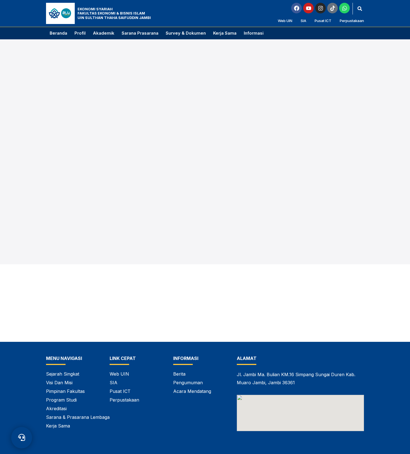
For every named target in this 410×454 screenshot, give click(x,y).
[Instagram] (320, 8)
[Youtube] (308, 8)
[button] (360, 8)
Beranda (58, 33)
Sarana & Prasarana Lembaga (78, 417)
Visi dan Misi (59, 382)
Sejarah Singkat (62, 374)
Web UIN (285, 21)
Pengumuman (188, 382)
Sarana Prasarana (140, 33)
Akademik (103, 33)
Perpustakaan (352, 21)
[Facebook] (296, 8)
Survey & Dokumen (186, 33)
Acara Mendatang (192, 391)
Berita (179, 374)
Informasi (254, 33)
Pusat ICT (323, 21)
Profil (80, 33)
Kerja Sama (225, 33)
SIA (303, 21)
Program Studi (61, 400)
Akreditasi (56, 408)
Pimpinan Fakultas (65, 391)
